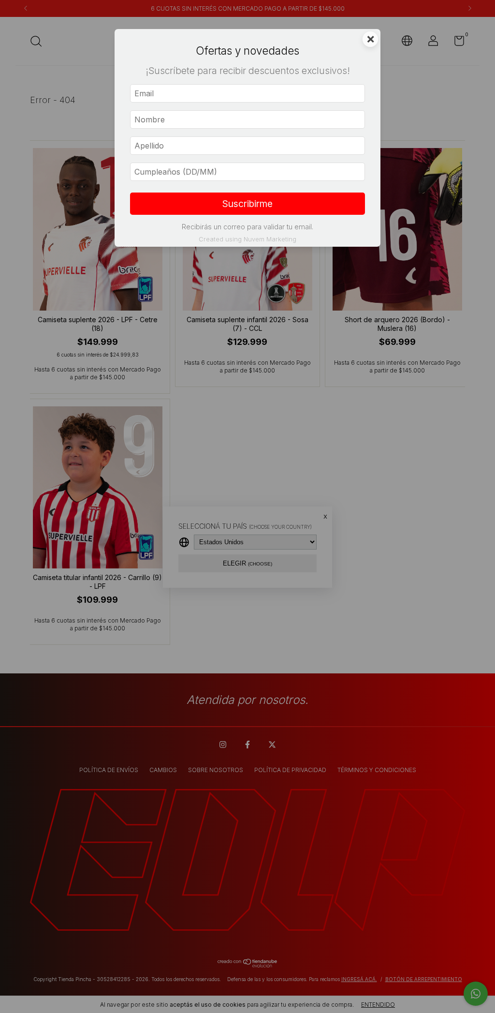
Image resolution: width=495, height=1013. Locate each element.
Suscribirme (247, 203)
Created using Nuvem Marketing (247, 239)
